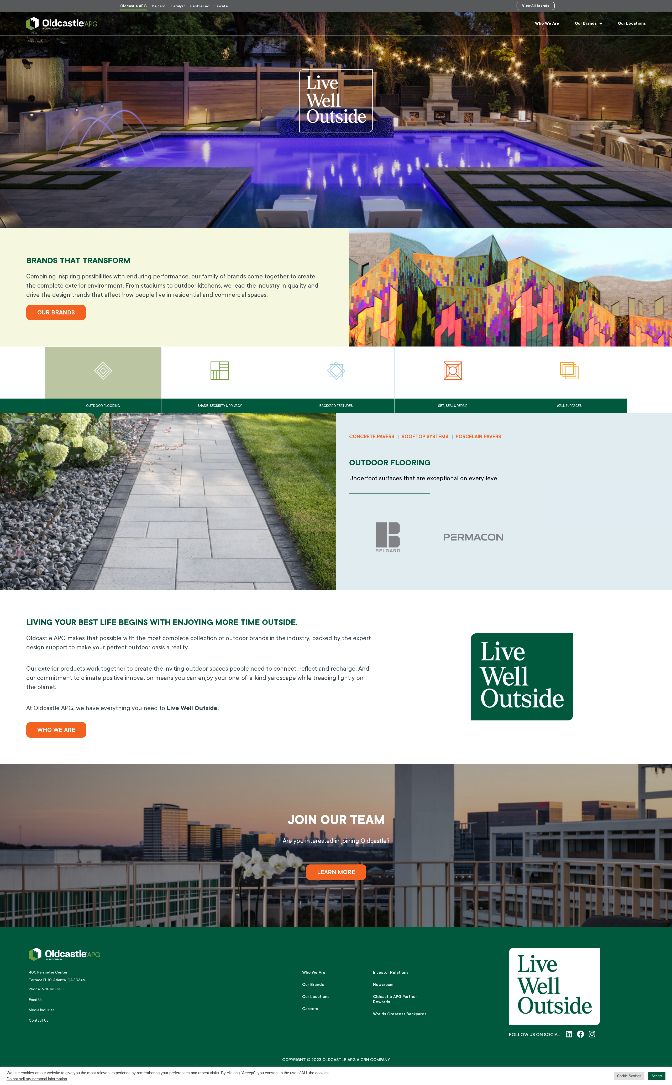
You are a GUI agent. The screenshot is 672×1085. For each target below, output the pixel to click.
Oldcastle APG (133, 6)
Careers (310, 1008)
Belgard (158, 6)
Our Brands (586, 23)
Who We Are (547, 23)
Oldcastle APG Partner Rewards (395, 999)
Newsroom (383, 984)
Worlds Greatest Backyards (400, 1014)
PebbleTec (199, 6)
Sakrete (221, 6)
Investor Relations (390, 972)
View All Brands (535, 6)
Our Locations (632, 23)
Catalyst (178, 6)
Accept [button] (657, 1076)
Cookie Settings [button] (629, 1076)
